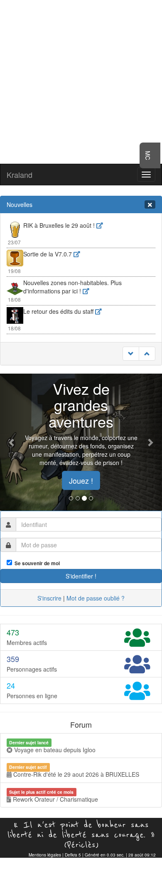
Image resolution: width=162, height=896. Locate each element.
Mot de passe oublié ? (95, 598)
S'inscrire (49, 598)
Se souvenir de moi (36, 563)
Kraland (19, 174)
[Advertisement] (81, 81)
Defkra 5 (73, 855)
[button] (12, 442)
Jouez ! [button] (81, 480)
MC (148, 155)
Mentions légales (45, 855)
